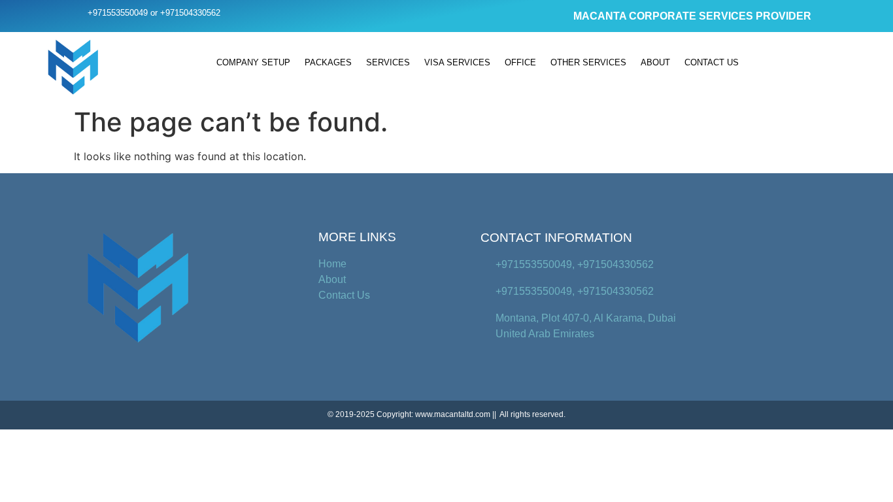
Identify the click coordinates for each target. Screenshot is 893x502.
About (655, 62)
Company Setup (253, 62)
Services (388, 62)
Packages (328, 62)
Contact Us (711, 62)
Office (520, 62)
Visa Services (457, 62)
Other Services (588, 62)
